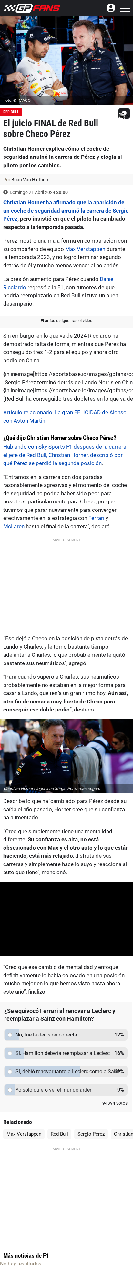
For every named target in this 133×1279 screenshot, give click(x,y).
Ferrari (96, 518)
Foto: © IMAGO (17, 100)
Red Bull (11, 112)
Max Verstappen (85, 249)
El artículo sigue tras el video (66, 320)
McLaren (14, 526)
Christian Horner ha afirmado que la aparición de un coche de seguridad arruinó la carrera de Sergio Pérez (66, 210)
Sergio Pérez (91, 1134)
